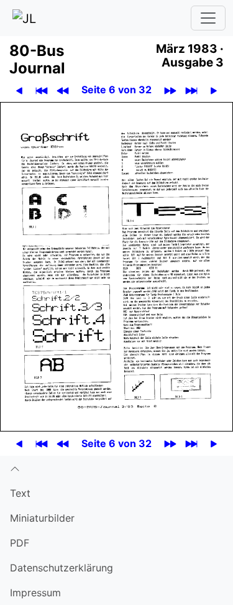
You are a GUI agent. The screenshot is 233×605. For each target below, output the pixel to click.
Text (20, 493)
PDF (19, 543)
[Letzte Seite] (191, 90)
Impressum (35, 592)
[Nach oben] (116, 468)
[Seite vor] (214, 90)
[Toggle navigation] (208, 18)
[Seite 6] (116, 265)
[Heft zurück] (63, 90)
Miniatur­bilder (42, 518)
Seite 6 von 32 (116, 89)
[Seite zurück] (19, 90)
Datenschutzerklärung (61, 567)
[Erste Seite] (42, 90)
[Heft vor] (170, 90)
